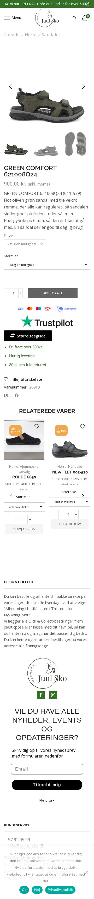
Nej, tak (47, 800)
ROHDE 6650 (24, 477)
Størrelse (11, 256)
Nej (37, 890)
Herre (31, 34)
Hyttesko (75, 466)
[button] (10, 86)
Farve (8, 235)
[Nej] (86, 872)
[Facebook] (41, 695)
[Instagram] (53, 695)
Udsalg (24, 471)
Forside (12, 34)
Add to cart (52, 293)
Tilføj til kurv (24, 529)
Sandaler (51, 34)
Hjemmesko (29, 466)
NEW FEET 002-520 (70, 472)
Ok (24, 890)
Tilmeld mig (47, 785)
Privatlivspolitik (60, 890)
